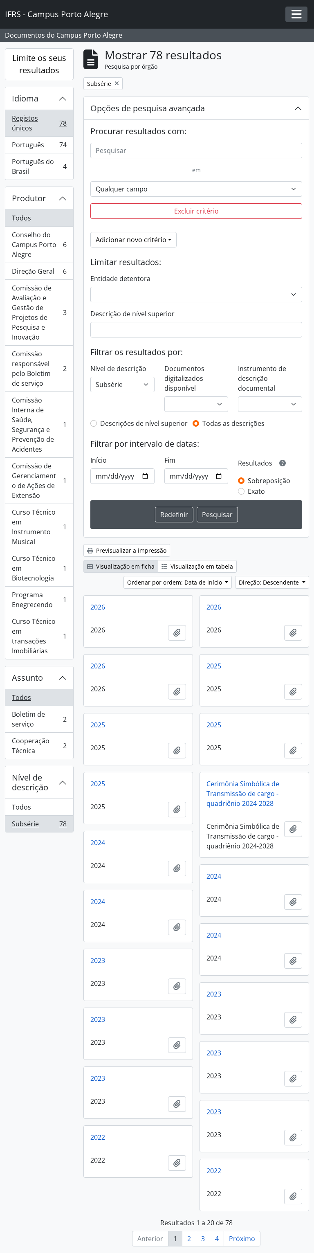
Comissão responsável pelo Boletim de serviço (39, 368)
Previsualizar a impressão (130, 550)
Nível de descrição (30, 782)
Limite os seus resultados (39, 64)
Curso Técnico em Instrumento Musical (39, 527)
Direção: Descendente (270, 582)
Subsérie (39, 825)
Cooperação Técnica (39, 745)
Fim (169, 460)
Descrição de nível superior (132, 313)
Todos (21, 218)
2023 (97, 960)
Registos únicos (39, 123)
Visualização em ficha (124, 566)
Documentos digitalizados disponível (184, 378)
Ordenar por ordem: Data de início (175, 582)
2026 (97, 607)
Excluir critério (196, 211)
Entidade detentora (120, 278)
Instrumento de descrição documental (262, 378)
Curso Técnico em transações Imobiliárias (39, 636)
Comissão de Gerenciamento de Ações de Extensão (39, 480)
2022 (97, 1137)
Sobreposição (269, 480)
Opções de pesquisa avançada (147, 108)
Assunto (27, 677)
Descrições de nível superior (144, 423)
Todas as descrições (233, 423)
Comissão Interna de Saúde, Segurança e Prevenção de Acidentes (39, 425)
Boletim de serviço (39, 719)
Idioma (25, 98)
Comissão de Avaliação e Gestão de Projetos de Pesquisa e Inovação (39, 312)
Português (39, 146)
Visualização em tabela (201, 566)
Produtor (29, 198)
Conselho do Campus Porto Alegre (39, 244)
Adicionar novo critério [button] (131, 239)
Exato (256, 491)
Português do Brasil (39, 166)
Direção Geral (39, 273)
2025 (213, 665)
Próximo (242, 1238)
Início (98, 460)
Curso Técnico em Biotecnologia (39, 568)
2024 (97, 842)
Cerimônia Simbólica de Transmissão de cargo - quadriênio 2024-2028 (242, 793)
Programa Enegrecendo (39, 599)
